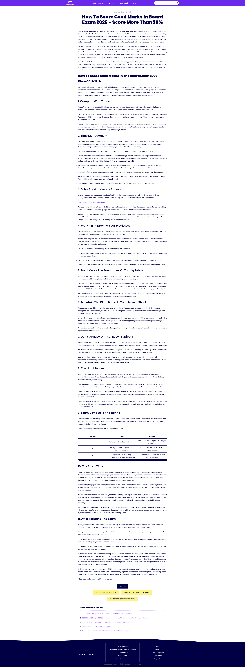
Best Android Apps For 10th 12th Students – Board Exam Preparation (107, 631)
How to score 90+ (122, 646)
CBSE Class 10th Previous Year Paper (91, 202)
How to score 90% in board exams (136, 592)
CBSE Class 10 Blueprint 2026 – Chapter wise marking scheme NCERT (107, 614)
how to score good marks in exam (122, 599)
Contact (158, 649)
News (134, 3)
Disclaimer (158, 656)
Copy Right (158, 659)
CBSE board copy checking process (122, 649)
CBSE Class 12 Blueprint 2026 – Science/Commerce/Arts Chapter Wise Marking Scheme (115, 618)
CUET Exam (122, 656)
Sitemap (138, 664)
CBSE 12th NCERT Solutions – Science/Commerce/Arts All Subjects (106, 622)
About (158, 646)
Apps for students (122, 659)
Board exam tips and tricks (106, 592)
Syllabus (122, 586)
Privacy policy (158, 652)
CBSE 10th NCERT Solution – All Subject (96, 626)
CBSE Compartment (122, 652)
